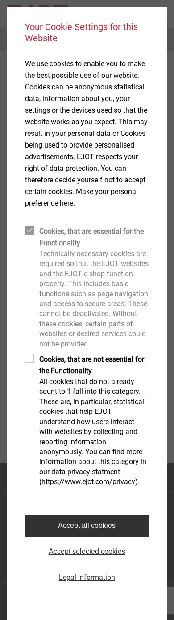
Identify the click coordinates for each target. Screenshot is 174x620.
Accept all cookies (87, 525)
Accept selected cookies (87, 551)
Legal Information (87, 577)
